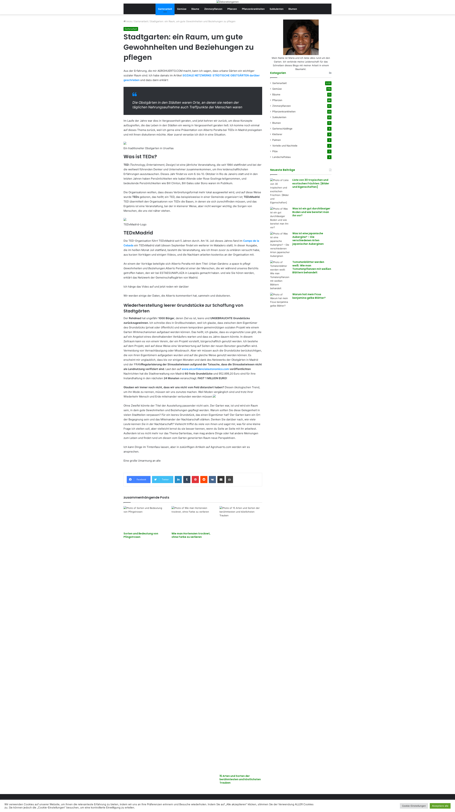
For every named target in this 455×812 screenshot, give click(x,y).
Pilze (275, 151)
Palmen (276, 140)
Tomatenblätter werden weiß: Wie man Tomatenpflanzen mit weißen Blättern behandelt (311, 267)
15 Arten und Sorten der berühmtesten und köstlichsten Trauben (240, 779)
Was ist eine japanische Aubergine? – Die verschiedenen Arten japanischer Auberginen (308, 239)
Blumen (292, 8)
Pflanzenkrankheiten (253, 8)
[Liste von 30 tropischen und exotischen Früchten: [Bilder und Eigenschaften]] (280, 191)
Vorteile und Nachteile (284, 145)
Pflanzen (232, 8)
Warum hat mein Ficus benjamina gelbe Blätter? (309, 296)
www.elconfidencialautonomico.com (205, 369)
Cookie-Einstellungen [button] (414, 805)
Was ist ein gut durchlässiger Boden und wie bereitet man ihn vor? (311, 212)
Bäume (195, 8)
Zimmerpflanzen (213, 8)
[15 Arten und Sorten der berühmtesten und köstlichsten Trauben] (241, 639)
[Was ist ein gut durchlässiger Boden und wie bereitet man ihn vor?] (280, 218)
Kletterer (277, 134)
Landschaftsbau (281, 157)
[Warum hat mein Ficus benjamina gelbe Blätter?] (280, 300)
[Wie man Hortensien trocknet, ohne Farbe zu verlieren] (193, 518)
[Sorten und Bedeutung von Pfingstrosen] (145, 518)
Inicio (129, 21)
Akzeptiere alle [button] (440, 805)
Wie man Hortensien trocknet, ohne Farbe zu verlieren (191, 535)
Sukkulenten (276, 8)
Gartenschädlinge (282, 128)
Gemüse (181, 8)
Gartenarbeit (165, 8)
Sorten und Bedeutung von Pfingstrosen (141, 535)
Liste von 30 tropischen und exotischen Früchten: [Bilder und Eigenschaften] (310, 183)
